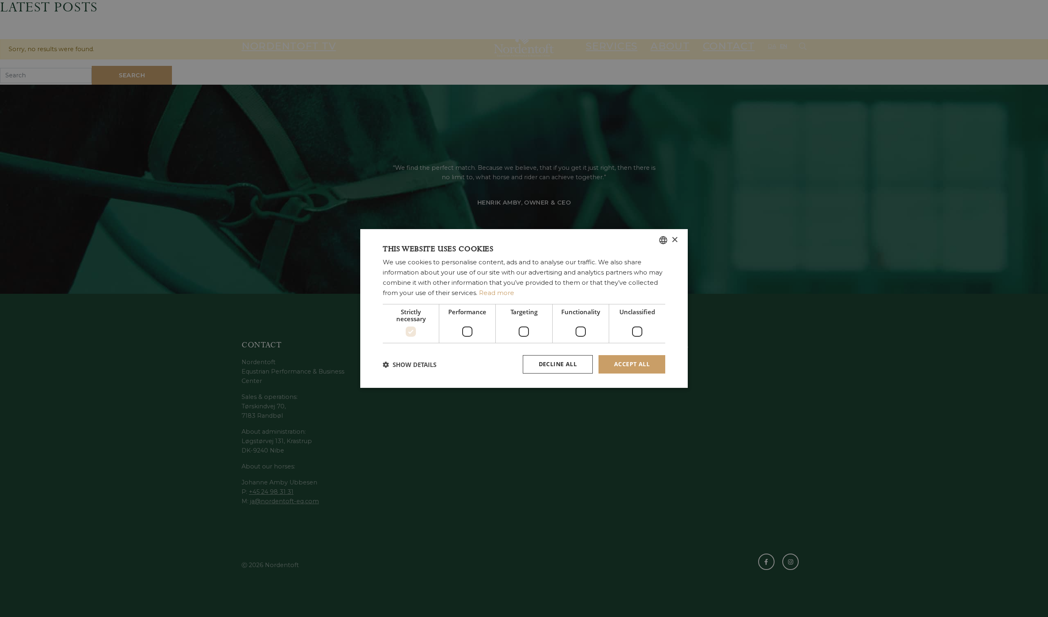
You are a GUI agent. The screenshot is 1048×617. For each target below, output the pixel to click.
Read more (496, 293)
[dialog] (524, 308)
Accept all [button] (632, 364)
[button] (409, 364)
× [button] (674, 239)
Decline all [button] (558, 364)
